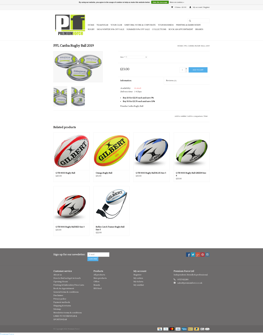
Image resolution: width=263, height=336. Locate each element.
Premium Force (7, 334)
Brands (199, 29)
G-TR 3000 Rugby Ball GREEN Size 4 (191, 174)
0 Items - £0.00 (180, 7)
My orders (138, 278)
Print (206, 116)
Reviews (171, 80)
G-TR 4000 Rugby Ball (65, 173)
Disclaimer (58, 295)
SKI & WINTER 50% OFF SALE (110, 29)
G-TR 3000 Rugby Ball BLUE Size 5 (151, 173)
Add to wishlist (180, 116)
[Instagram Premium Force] (207, 254)
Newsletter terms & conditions (67, 313)
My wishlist (139, 285)
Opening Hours (60, 281)
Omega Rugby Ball (104, 173)
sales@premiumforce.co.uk (189, 283)
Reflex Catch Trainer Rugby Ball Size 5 (110, 228)
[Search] (189, 21)
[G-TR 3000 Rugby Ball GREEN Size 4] (192, 151)
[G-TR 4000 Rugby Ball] (71, 151)
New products (100, 278)
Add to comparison (195, 116)
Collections (159, 29)
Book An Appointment (63, 288)
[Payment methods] (159, 329)
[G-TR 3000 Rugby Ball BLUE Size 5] (152, 151)
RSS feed (98, 288)
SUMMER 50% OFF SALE (138, 29)
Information (125, 80)
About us (57, 275)
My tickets (138, 281)
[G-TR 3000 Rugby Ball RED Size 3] (71, 205)
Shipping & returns (62, 306)
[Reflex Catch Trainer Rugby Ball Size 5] (112, 205)
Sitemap (57, 309)
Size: (122, 57)
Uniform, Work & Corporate (140, 25)
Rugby (91, 29)
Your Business (166, 25)
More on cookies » (177, 2)
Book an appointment (181, 29)
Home (91, 25)
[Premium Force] (70, 25)
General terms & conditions (66, 292)
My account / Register (201, 7)
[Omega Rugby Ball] (112, 151)
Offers (96, 281)
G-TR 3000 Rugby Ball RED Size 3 (70, 227)
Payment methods (61, 302)
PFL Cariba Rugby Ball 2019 (197, 46)
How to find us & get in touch (67, 278)
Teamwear (102, 25)
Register (137, 275)
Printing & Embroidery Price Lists (68, 285)
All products (99, 275)
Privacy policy (59, 299)
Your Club (116, 25)
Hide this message (160, 2)
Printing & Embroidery (188, 25)
